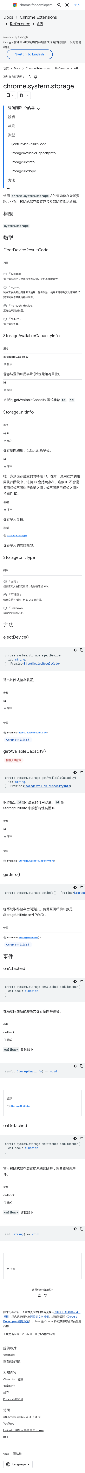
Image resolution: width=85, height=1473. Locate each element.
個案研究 (9, 1386)
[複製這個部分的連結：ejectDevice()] (33, 637)
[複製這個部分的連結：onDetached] (31, 1125)
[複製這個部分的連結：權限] (17, 214)
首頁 (6, 68)
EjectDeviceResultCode (41, 663)
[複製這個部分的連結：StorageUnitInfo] (38, 412)
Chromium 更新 (13, 1379)
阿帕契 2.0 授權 (39, 1316)
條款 (6, 1453)
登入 (77, 5)
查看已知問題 (12, 1361)
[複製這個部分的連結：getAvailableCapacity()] (50, 751)
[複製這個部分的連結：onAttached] (29, 968)
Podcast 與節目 (13, 1399)
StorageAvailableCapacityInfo (47, 786)
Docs (8, 17)
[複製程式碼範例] (81, 650)
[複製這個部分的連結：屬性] (12, 347)
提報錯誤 (9, 1355)
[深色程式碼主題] (75, 650)
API (40, 23)
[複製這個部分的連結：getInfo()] (24, 874)
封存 (6, 1392)
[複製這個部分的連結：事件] (17, 956)
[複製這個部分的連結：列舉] (12, 262)
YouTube (8, 1423)
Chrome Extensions (38, 17)
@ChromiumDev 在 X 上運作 (21, 1417)
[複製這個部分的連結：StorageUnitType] (39, 557)
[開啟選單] (6, 5)
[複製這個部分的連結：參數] (12, 691)
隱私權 (17, 1453)
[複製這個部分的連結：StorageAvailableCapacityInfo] (64, 335)
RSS (5, 1437)
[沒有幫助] (36, 77)
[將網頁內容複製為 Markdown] (21, 95)
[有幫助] (29, 77)
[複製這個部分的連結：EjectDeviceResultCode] (52, 250)
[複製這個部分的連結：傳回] (12, 721)
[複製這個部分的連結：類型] (17, 238)
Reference (20, 23)
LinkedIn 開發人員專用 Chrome (23, 1430)
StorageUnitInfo (28, 937)
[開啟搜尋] (59, 4)
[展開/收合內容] (38, 109)
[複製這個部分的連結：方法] (17, 625)
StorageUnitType (17, 535)
